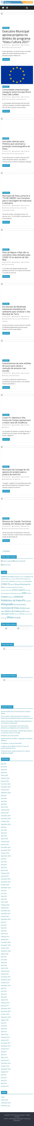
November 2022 (6, 882)
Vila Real (12, 264)
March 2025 (4, 807)
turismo (21, 614)
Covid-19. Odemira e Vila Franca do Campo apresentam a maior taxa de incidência (16, 420)
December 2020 (5, 942)
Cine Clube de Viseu (9, 153)
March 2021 (4, 934)
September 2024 (6, 824)
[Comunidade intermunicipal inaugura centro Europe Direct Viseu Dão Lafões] (17, 67)
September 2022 (6, 887)
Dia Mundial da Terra (9, 319)
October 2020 (5, 948)
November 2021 (6, 913)
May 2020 (4, 962)
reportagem (5, 614)
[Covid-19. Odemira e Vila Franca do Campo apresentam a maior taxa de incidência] (17, 395)
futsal (10, 597)
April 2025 (4, 804)
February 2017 (5, 1060)
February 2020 (5, 971)
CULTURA (5, 138)
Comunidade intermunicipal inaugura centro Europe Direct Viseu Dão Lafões (16, 92)
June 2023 (4, 862)
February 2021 (5, 936)
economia (20, 587)
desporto (14, 587)
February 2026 (5, 778)
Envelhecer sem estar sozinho (10, 735)
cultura (12, 584)
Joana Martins (16, 45)
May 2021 (4, 928)
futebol (4, 596)
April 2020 (4, 965)
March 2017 (4, 1057)
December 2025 (5, 784)
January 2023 (5, 876)
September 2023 (6, 856)
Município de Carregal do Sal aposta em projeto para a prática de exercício (15, 472)
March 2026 (4, 775)
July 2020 (3, 957)
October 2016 (5, 1066)
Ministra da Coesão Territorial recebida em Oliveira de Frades (16, 522)
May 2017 (4, 1052)
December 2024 (5, 816)
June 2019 (4, 991)
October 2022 (5, 885)
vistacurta (21, 153)
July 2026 (3, 764)
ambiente (6, 208)
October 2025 (5, 790)
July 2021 (3, 922)
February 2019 (5, 1003)
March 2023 (4, 870)
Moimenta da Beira (20, 605)
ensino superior (18, 590)
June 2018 (4, 1026)
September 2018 (6, 1017)
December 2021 (5, 910)
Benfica (22, 576)
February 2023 (5, 873)
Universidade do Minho (8, 210)
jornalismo (28, 601)
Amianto (6, 375)
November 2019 (6, 980)
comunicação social (19, 581)
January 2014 (5, 1086)
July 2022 (3, 890)
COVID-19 (6, 264)
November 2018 (6, 1011)
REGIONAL (6, 28)
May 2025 (4, 801)
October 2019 (5, 982)
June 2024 (4, 830)
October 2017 (5, 1049)
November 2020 (6, 945)
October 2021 (5, 916)
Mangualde (7, 604)
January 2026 (5, 781)
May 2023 (4, 864)
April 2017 (4, 1054)
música (23, 608)
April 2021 (4, 931)
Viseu (10, 617)
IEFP (13, 597)
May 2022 (4, 896)
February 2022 (5, 905)
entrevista (28, 590)
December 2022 (5, 879)
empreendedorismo (6, 590)
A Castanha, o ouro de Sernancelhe (11, 743)
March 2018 (4, 1034)
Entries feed (4, 1100)
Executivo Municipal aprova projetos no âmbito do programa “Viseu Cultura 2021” (16, 36)
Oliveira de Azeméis (14, 375)
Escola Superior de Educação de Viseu (11, 593)
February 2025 (5, 810)
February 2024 (5, 841)
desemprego (8, 587)
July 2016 (3, 1075)
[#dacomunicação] (3, 8)
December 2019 (5, 977)
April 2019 (4, 997)
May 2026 (4, 769)
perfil (22, 611)
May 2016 (4, 1080)
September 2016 (6, 1069)
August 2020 (4, 954)
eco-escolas (18, 319)
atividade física (8, 479)
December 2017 (5, 1043)
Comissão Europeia (21, 99)
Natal (28, 608)
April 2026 (4, 772)
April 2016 (4, 1083)
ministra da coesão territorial (11, 528)
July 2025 (3, 795)
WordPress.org (5, 1105)
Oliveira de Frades (24, 528)
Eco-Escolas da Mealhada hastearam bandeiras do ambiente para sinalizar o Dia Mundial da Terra (16, 310)
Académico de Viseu (7, 577)
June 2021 (4, 925)
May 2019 (4, 994)
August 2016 (4, 1072)
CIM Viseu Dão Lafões (9, 99)
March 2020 (4, 968)
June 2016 (4, 1077)
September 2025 (6, 792)
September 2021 (6, 919)
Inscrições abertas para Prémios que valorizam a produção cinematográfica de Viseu (16, 145)
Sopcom (16, 614)
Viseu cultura (17, 47)
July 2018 (3, 1023)
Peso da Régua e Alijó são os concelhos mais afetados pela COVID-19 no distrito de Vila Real (16, 256)
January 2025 (5, 813)
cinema (16, 153)
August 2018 (4, 1020)
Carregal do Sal (16, 479)
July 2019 (3, 988)
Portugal (27, 611)
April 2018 (4, 1031)
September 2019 (6, 985)
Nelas (2, 611)
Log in (3, 1097)
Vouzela (17, 617)
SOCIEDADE (6, 193)
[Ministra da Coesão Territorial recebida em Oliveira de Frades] (17, 499)
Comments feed (6, 1103)
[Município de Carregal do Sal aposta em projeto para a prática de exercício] (17, 447)
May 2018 (4, 1029)
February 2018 (5, 1037)
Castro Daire (5, 579)
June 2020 (4, 959)
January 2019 (5, 1005)
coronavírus (28, 581)
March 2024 (4, 839)
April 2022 (4, 899)
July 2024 (3, 827)
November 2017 (6, 1046)
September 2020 (6, 951)
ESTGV (29, 593)
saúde (12, 614)
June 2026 (4, 767)
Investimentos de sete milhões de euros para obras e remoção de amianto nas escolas (16, 367)
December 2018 (5, 1008)
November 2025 (6, 787)
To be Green (23, 208)
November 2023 (6, 850)
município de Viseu (9, 47)
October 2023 (5, 853)
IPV (23, 600)
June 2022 (4, 893)
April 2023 (4, 867)
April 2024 (4, 836)
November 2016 (6, 1063)
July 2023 (3, 859)
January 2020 (5, 974)
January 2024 (5, 844)
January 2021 (5, 939)
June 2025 (4, 798)
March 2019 (4, 1000)
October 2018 (5, 1014)
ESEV (24, 593)
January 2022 (5, 908)
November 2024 (6, 818)
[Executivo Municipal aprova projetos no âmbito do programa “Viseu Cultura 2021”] (17, 14)
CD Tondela (12, 579)
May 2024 (4, 833)
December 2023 (5, 847)
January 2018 (5, 1040)
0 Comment (26, 45)
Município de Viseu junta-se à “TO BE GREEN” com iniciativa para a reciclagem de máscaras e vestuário (16, 199)
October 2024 (5, 821)
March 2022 (4, 902)
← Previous (5, 551)
